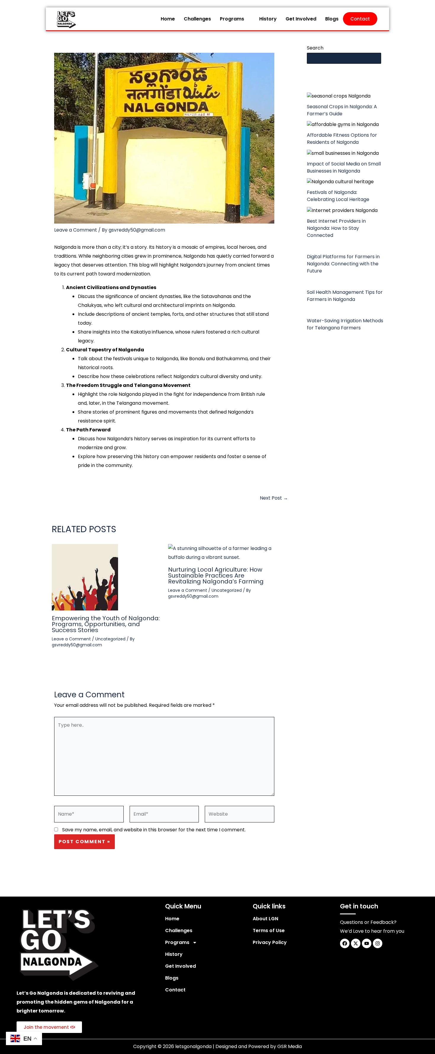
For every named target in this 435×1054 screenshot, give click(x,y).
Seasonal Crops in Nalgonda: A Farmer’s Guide (342, 110)
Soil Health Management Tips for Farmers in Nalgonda (345, 296)
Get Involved (301, 18)
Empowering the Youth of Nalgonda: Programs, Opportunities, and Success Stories (106, 624)
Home (168, 18)
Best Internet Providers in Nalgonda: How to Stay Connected (336, 228)
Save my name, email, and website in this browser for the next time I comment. (154, 829)
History (268, 18)
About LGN (265, 918)
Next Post (274, 498)
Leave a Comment (75, 230)
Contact (360, 19)
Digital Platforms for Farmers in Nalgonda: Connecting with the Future (343, 263)
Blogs (332, 18)
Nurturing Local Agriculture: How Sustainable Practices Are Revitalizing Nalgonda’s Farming (216, 575)
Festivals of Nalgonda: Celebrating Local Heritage (338, 196)
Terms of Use (269, 930)
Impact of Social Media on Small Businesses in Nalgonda (344, 167)
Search (315, 47)
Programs (232, 18)
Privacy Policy (270, 942)
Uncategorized (110, 639)
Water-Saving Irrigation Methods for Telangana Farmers (345, 324)
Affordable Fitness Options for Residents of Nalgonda (342, 139)
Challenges (197, 18)
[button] (235, 19)
